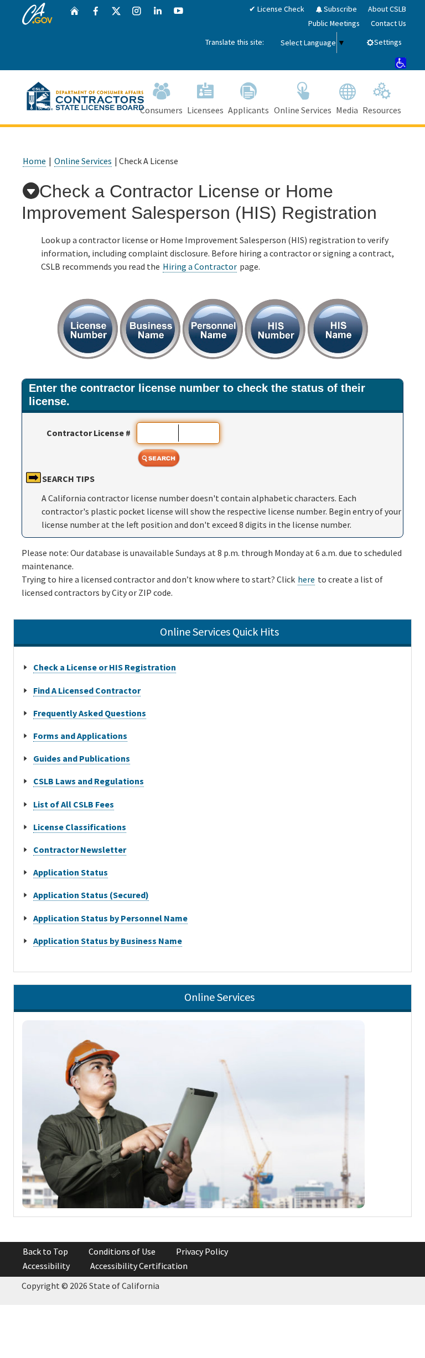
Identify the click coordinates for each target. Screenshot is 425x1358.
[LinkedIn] (158, 35)
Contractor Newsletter (79, 849)
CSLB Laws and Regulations (88, 781)
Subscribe (339, 9)
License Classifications (79, 826)
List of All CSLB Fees (73, 804)
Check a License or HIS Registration (104, 667)
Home (34, 160)
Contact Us (388, 23)
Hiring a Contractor (200, 266)
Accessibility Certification (139, 1265)
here (306, 579)
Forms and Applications (80, 735)
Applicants (248, 110)
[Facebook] (96, 35)
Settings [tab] (388, 42)
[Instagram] (137, 35)
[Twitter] (116, 35)
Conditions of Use (122, 1251)
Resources (381, 110)
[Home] (75, 35)
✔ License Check (276, 9)
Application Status (70, 872)
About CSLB (387, 9)
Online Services (302, 110)
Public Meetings (334, 23)
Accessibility (46, 1265)
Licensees (205, 110)
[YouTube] (179, 35)
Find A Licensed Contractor (87, 690)
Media (347, 110)
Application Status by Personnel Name (110, 918)
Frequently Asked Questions (89, 713)
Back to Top (45, 1251)
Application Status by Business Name (107, 940)
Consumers (161, 110)
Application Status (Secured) (91, 894)
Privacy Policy (202, 1251)
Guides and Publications (81, 758)
